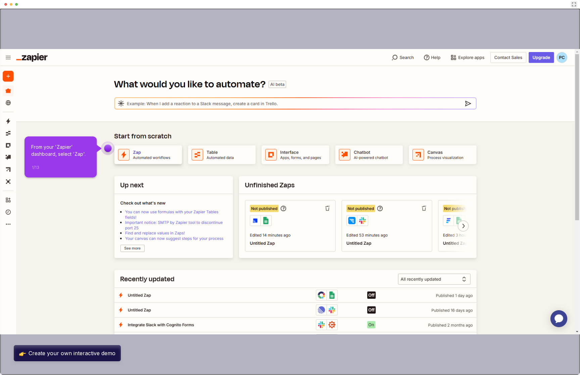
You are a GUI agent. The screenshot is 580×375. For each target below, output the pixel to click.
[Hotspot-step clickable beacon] (108, 148)
